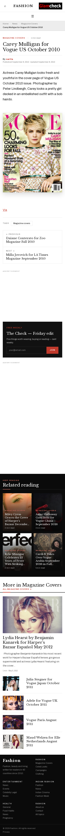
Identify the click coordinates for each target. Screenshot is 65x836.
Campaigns (41, 770)
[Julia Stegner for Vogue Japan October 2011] (13, 683)
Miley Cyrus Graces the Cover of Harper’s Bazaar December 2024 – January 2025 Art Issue (17, 523)
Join (52, 350)
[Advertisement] (33, 294)
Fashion (23, 6)
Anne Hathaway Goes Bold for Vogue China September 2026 (47, 519)
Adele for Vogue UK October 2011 (41, 702)
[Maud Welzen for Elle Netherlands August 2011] (13, 741)
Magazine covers (21, 223)
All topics (40, 814)
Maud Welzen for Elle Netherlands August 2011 (43, 741)
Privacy (6, 832)
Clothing (40, 774)
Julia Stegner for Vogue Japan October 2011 (43, 683)
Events (6, 789)
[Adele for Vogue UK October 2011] (13, 703)
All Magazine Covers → (17, 589)
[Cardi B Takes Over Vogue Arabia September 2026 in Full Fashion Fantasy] (48, 552)
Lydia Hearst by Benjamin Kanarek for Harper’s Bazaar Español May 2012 (28, 642)
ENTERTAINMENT (13, 782)
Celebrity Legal (10, 792)
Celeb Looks (41, 767)
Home (5, 24)
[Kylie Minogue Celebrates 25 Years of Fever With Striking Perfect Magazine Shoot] (17, 552)
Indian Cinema (43, 792)
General (7, 807)
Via (5, 209)
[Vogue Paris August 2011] (13, 722)
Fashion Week (42, 796)
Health (7, 804)
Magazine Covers (29, 24)
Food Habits (8, 811)
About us (40, 807)
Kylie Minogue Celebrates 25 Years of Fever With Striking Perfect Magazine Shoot (16, 562)
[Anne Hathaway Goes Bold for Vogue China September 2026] (48, 512)
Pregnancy (8, 818)
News (14, 24)
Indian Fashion (45, 782)
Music (5, 796)
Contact (39, 811)
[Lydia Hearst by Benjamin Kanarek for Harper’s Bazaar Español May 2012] (32, 614)
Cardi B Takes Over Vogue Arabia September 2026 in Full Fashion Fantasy (48, 561)
